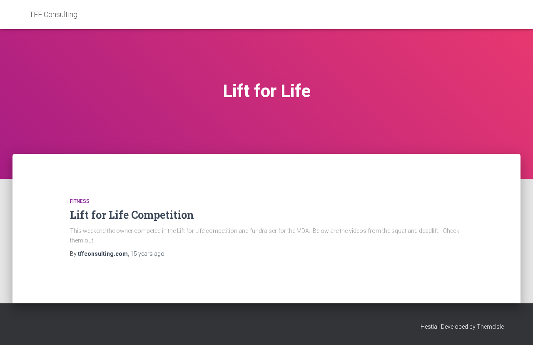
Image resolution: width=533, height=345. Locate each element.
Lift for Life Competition (132, 215)
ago (147, 253)
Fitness (80, 201)
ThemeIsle (490, 326)
